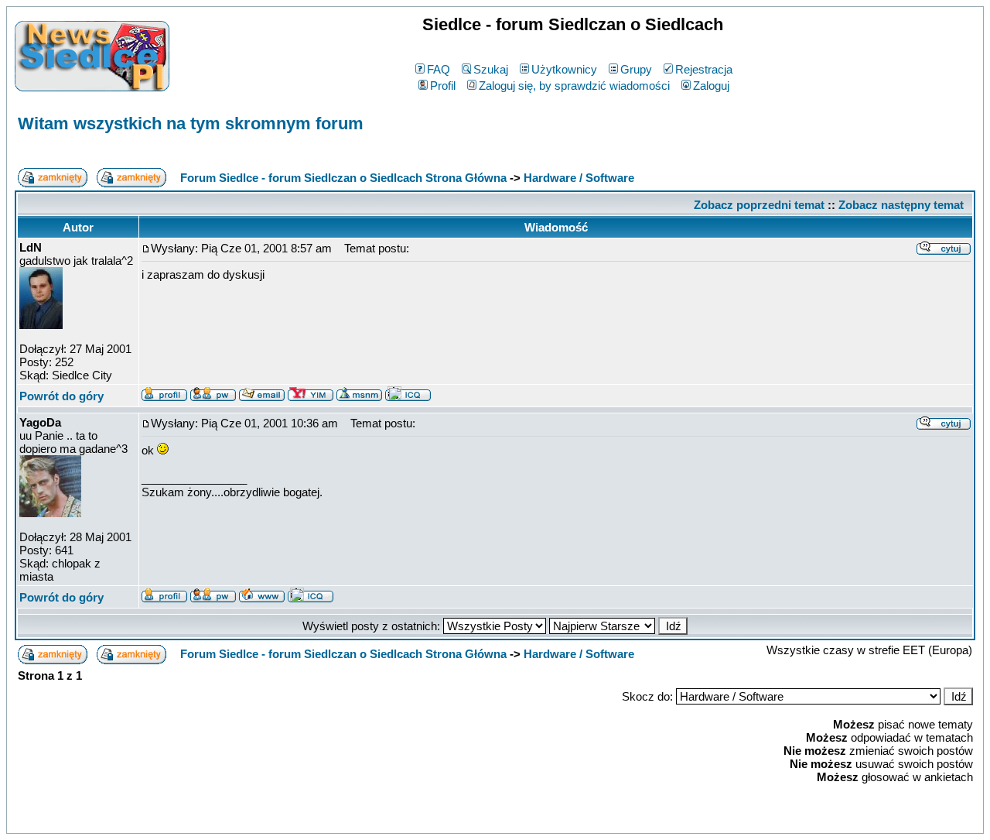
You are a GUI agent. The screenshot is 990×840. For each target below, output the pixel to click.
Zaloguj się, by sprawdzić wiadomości (574, 85)
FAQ (438, 69)
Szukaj (490, 69)
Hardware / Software (579, 177)
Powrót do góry (61, 396)
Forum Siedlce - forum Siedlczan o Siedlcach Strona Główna (343, 177)
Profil (443, 85)
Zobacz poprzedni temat (759, 204)
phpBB (461, 818)
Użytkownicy (564, 69)
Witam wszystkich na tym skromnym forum (191, 123)
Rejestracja (703, 69)
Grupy (636, 69)
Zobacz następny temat (901, 204)
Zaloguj (711, 85)
